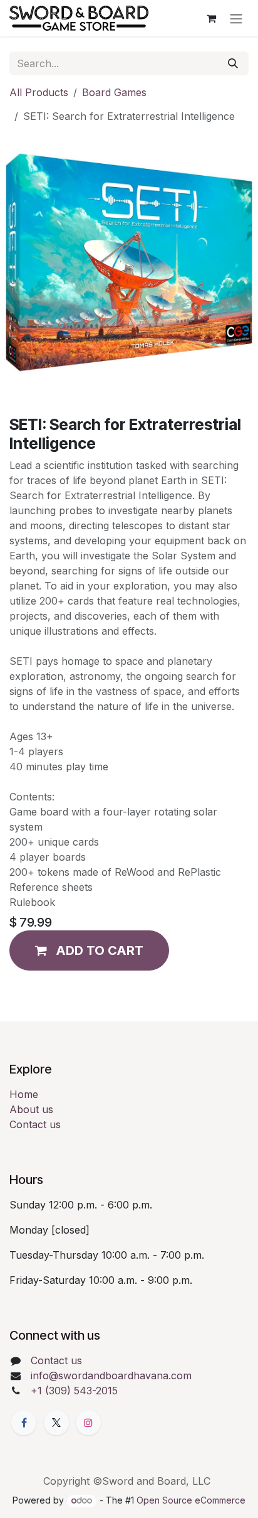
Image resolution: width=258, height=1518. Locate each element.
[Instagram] (88, 1422)
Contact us (35, 1124)
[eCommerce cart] (211, 18)
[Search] (233, 63)
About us (31, 1109)
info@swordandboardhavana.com (111, 1375)
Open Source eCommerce (191, 1500)
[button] (89, 950)
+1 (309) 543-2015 (74, 1390)
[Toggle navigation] (236, 18)
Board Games (114, 92)
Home (23, 1094)
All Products (38, 92)
